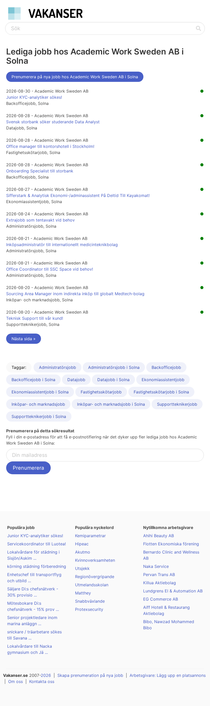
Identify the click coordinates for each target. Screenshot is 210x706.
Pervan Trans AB (159, 574)
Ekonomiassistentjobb (163, 379)
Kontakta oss (41, 681)
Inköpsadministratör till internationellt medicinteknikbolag (62, 244)
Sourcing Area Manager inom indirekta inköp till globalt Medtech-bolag (75, 293)
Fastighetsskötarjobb (101, 391)
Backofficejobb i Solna (33, 379)
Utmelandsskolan (91, 584)
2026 (46, 675)
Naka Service (156, 566)
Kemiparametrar (90, 535)
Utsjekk (82, 568)
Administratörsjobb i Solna (114, 367)
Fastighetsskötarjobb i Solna (161, 391)
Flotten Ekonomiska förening (171, 543)
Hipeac (82, 543)
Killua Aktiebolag (159, 582)
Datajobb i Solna (113, 379)
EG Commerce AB (160, 599)
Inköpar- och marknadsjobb (38, 404)
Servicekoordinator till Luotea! (36, 543)
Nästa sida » (24, 338)
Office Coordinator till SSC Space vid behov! (49, 269)
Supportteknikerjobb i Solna (39, 416)
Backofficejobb (166, 367)
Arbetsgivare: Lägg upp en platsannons (168, 675)
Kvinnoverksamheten (95, 560)
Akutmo (82, 552)
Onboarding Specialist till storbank (39, 170)
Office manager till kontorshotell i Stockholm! (50, 146)
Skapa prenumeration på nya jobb (90, 675)
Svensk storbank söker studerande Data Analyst (53, 121)
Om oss (15, 681)
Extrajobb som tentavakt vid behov (40, 220)
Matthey (83, 592)
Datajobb (76, 379)
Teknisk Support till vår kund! (34, 318)
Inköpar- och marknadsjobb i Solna (111, 404)
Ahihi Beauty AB (158, 535)
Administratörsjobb (57, 367)
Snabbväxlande (90, 601)
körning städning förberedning (36, 566)
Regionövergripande (94, 576)
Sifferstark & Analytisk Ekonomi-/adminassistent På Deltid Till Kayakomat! (78, 195)
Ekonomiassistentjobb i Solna (40, 391)
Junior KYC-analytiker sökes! (34, 97)
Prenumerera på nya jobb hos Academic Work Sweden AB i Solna (75, 76)
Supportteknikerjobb (177, 404)
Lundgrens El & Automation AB (173, 590)
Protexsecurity (89, 609)
